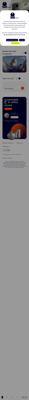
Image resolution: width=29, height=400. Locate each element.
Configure (22, 40)
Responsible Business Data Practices (14, 34)
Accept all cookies (15, 43)
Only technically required (12, 40)
